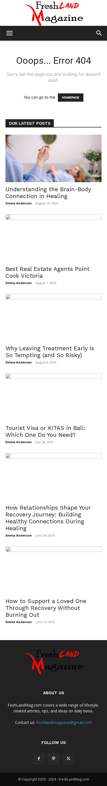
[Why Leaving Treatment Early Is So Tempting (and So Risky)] (53, 317)
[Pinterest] (53, 758)
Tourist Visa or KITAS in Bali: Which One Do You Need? (45, 431)
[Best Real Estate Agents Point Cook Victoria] (53, 238)
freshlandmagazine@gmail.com (64, 722)
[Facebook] (38, 758)
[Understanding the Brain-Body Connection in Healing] (53, 158)
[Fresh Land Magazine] (53, 13)
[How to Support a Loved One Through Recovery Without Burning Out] (53, 570)
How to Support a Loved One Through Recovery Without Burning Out (45, 608)
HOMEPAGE (70, 97)
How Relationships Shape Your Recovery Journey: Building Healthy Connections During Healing (48, 518)
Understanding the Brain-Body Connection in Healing (48, 192)
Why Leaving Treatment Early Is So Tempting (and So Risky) (49, 352)
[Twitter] (68, 758)
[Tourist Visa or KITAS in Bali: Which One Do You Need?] (53, 397)
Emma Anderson (18, 203)
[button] (9, 33)
